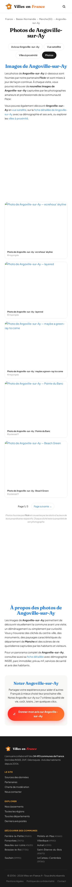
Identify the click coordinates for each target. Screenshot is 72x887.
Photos (49, 55)
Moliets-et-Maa (49, 836)
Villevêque (46, 840)
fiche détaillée (35, 656)
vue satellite (19, 109)
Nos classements (14, 806)
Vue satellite (54, 46)
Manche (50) (45, 19)
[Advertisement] (36, 160)
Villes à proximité (28, 55)
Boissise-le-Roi (17, 849)
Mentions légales (15, 881)
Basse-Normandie (26, 19)
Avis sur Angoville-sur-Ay (25, 46)
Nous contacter (13, 791)
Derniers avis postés (16, 821)
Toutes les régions (14, 811)
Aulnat (44, 845)
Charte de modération (17, 786)
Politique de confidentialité (40, 881)
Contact (61, 881)
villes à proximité (18, 118)
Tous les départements (17, 816)
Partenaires (11, 781)
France (9, 19)
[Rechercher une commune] (64, 6)
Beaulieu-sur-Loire (19, 845)
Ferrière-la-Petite (18, 836)
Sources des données (17, 777)
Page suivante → (43, 506)
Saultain (13, 857)
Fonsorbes (14, 840)
